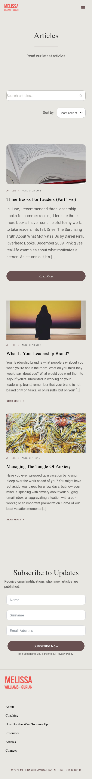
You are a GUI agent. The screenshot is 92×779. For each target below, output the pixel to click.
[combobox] (46, 95)
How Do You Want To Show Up (27, 724)
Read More (46, 276)
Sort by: (48, 112)
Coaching (12, 715)
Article (11, 190)
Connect (11, 750)
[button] (83, 7)
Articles (11, 741)
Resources (12, 733)
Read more (13, 401)
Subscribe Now (46, 646)
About (10, 706)
